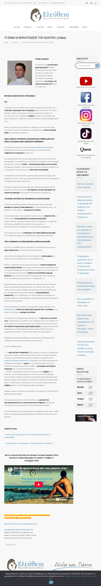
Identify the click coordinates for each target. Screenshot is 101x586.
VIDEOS (84, 27)
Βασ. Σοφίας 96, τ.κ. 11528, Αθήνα (20, 3)
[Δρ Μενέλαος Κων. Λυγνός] (50, 15)
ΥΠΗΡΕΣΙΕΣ (27, 27)
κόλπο (54, 84)
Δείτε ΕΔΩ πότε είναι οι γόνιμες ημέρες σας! (20, 524)
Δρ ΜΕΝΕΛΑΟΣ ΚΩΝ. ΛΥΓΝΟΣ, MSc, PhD (18, 530)
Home (6, 42)
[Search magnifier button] (97, 65)
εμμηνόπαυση (9, 309)
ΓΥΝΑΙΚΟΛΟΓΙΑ (10, 545)
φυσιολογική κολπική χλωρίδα (42, 147)
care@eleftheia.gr (58, 3)
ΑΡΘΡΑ (49, 27)
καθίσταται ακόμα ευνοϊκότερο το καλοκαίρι (21, 360)
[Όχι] (98, 578)
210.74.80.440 (42, 3)
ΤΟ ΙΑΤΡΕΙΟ (40, 27)
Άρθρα (15, 42)
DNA (14, 113)
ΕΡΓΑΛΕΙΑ (60, 27)
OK (51, 582)
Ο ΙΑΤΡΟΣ (17, 27)
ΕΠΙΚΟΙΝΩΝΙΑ (74, 27)
